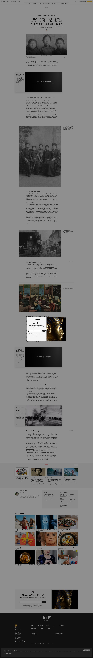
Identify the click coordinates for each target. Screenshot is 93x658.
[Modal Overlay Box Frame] (46, 329)
